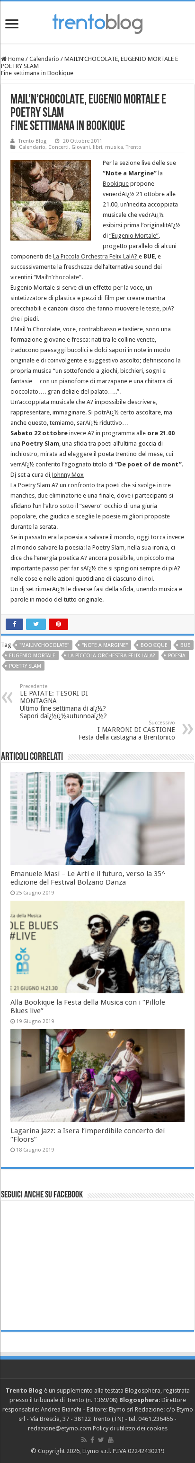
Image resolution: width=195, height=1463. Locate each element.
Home (15, 58)
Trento (134, 147)
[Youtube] (111, 1440)
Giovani (80, 147)
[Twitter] (101, 1440)
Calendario (44, 58)
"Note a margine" (105, 645)
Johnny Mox (67, 474)
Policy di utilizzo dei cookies (130, 1428)
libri (97, 147)
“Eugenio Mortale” (134, 235)
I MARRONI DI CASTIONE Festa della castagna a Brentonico (127, 730)
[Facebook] (92, 1440)
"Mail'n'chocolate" (44, 645)
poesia (177, 656)
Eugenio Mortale (32, 656)
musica (114, 147)
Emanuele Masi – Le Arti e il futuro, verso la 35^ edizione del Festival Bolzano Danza (87, 877)
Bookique (116, 183)
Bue (185, 645)
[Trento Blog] (97, 22)
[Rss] (84, 1440)
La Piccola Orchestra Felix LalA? (96, 256)
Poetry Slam (25, 666)
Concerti (58, 147)
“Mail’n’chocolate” (56, 277)
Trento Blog (32, 141)
